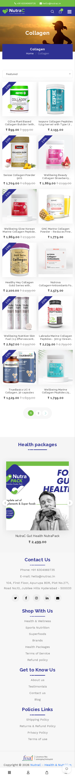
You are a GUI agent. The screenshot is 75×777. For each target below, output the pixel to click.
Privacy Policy (38, 732)
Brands (37, 640)
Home (30, 53)
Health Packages (37, 647)
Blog (37, 699)
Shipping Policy (37, 719)
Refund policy (37, 660)
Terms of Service (37, 653)
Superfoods (37, 634)
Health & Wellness (37, 621)
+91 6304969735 (26, 3)
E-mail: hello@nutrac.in (37, 576)
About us (37, 680)
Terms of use (37, 739)
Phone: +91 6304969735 (37, 570)
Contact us (37, 693)
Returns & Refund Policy (38, 726)
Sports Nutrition (37, 627)
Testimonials (37, 686)
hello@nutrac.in (51, 3)
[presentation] (5, 503)
